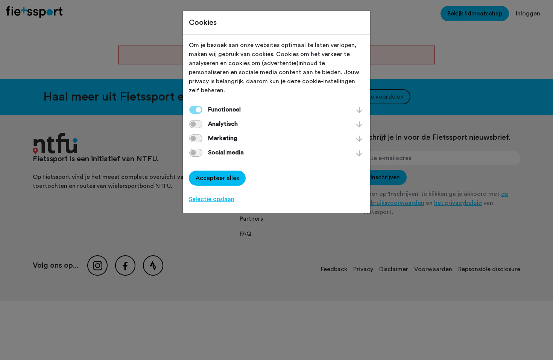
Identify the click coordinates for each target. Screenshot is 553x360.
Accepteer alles (217, 178)
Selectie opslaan (211, 199)
